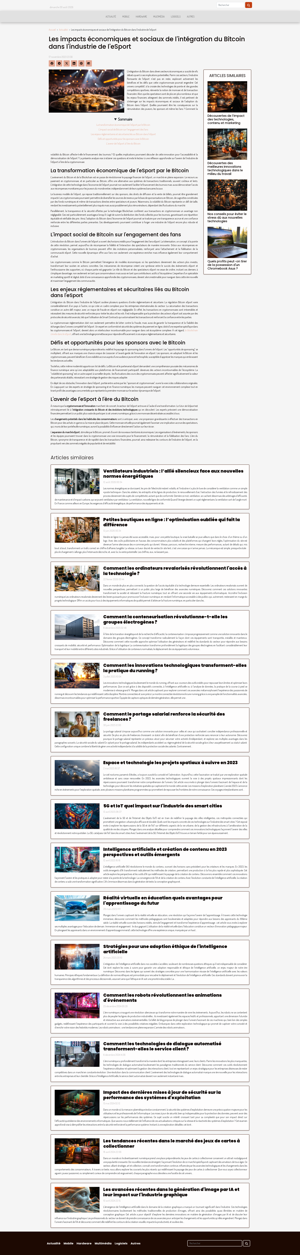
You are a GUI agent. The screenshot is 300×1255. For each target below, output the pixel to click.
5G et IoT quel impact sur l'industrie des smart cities (162, 806)
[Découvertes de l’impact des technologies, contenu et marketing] (227, 96)
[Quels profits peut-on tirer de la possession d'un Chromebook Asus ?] (227, 242)
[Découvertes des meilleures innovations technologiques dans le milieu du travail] (227, 143)
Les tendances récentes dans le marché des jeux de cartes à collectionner (171, 1143)
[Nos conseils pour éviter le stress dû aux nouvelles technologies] (227, 194)
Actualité (111, 16)
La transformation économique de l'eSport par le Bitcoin (123, 124)
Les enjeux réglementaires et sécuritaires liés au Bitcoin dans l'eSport (123, 134)
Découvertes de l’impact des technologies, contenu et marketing (226, 119)
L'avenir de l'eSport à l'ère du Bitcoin (123, 143)
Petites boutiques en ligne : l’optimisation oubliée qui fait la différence (171, 522)
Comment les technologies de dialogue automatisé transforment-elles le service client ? (162, 1046)
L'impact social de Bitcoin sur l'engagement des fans (123, 129)
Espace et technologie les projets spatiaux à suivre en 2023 (170, 763)
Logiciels (176, 16)
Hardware (141, 16)
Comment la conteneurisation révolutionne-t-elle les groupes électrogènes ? (165, 619)
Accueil (52, 29)
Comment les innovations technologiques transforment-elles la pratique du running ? (175, 668)
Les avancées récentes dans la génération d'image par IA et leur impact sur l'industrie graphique (171, 1192)
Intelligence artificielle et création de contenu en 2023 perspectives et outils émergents (165, 852)
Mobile (126, 16)
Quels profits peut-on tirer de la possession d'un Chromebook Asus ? (227, 265)
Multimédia (159, 16)
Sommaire (125, 119)
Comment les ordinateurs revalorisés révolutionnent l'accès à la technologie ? (175, 571)
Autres (191, 16)
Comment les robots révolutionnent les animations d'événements (162, 998)
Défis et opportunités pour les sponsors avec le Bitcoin (123, 138)
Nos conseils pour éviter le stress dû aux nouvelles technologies (227, 217)
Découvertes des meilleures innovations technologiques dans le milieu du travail (225, 168)
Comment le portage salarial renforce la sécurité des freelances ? (164, 716)
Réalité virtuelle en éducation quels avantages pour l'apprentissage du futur (162, 900)
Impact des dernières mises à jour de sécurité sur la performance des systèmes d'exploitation (162, 1095)
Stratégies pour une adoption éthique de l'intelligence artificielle (165, 949)
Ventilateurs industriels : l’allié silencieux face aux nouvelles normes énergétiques (173, 473)
